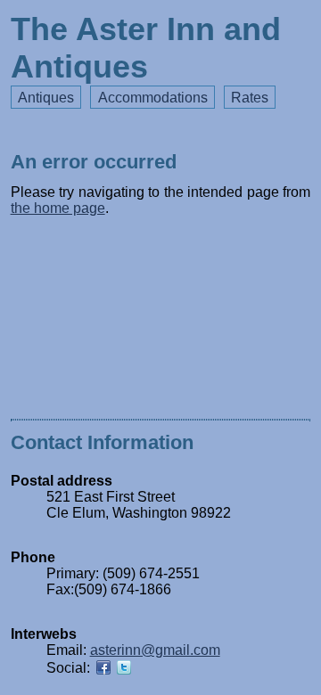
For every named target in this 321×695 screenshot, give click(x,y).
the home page (58, 208)
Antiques (46, 97)
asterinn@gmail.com (155, 650)
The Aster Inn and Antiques (146, 48)
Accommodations (153, 97)
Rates (249, 97)
